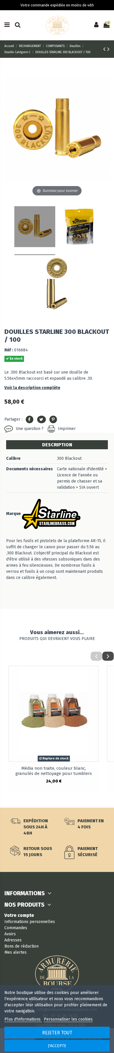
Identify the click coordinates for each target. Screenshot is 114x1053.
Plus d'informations (23, 1019)
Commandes (15, 927)
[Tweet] (41, 419)
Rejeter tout (57, 1032)
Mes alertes (15, 952)
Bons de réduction (21, 946)
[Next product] (108, 49)
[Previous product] (105, 49)
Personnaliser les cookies (68, 1019)
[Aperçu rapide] (94, 674)
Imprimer (67, 428)
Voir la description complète (32, 387)
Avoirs (10, 933)
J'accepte (57, 1045)
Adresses (13, 940)
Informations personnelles (29, 921)
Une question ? (30, 428)
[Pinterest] (53, 419)
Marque (13, 513)
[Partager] (29, 419)
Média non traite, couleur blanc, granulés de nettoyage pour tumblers (53, 771)
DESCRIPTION (57, 444)
